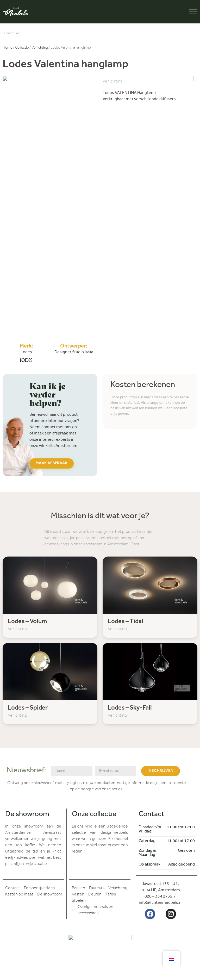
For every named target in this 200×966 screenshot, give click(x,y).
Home (7, 48)
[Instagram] (171, 914)
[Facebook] (150, 914)
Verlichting (40, 48)
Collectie (22, 48)
